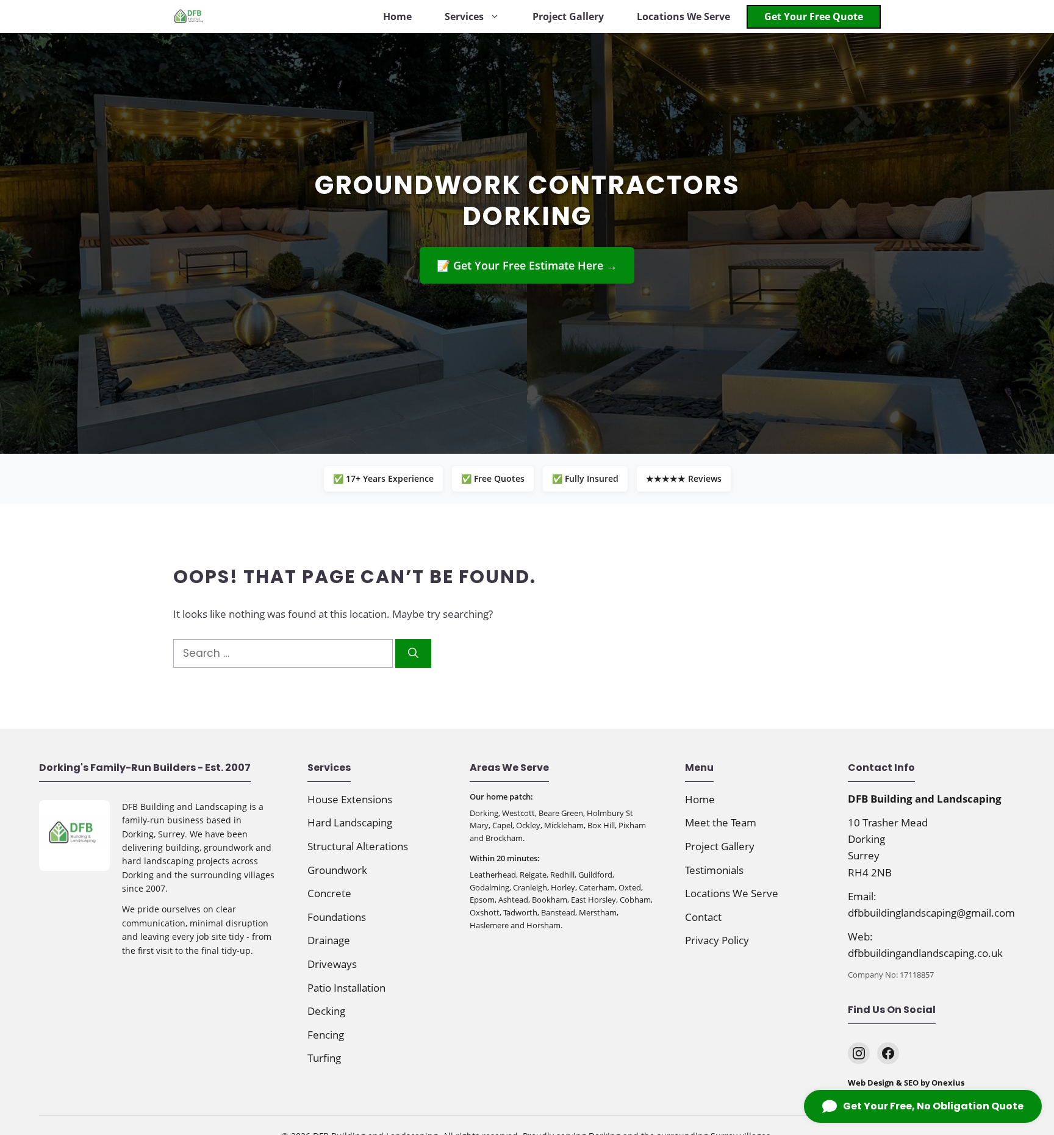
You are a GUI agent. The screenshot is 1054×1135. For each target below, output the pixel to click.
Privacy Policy (717, 940)
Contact (703, 917)
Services (464, 16)
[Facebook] (888, 1053)
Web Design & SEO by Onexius (906, 1082)
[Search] (413, 653)
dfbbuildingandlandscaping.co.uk (925, 953)
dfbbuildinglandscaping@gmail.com (931, 913)
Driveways (332, 964)
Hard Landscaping (349, 822)
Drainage (328, 940)
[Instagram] (859, 1053)
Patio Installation (346, 988)
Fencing (325, 1035)
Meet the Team (720, 822)
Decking (326, 1011)
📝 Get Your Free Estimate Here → (527, 265)
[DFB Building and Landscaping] (188, 16)
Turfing (324, 1058)
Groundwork (337, 870)
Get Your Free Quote (813, 16)
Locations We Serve (683, 16)
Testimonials (714, 870)
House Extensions (349, 799)
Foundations (336, 917)
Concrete (329, 893)
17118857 (917, 974)
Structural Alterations (357, 846)
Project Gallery (568, 16)
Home (397, 16)
